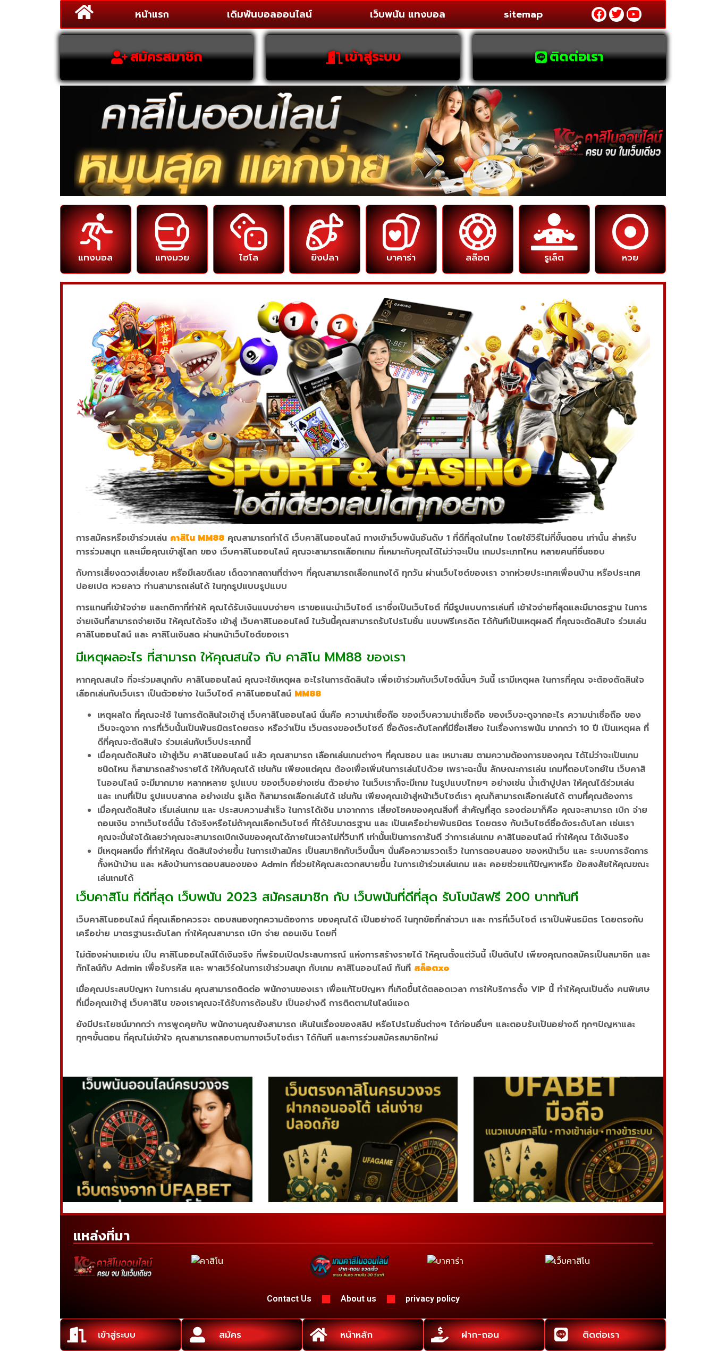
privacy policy (433, 1299)
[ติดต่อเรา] (561, 1334)
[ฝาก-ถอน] (440, 1334)
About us (358, 1299)
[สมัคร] (197, 1334)
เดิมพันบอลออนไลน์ (269, 14)
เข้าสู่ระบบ (117, 1334)
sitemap (523, 14)
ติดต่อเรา (601, 1334)
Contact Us (289, 1299)
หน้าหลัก (356, 1334)
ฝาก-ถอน (480, 1334)
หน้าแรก (152, 14)
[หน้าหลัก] (318, 1334)
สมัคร (230, 1334)
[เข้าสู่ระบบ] (76, 1334)
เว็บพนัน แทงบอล (407, 14)
